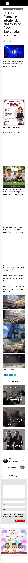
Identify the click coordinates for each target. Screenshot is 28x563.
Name (4, 499)
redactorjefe (7, 41)
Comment (5, 484)
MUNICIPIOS (15, 387)
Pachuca (20, 9)
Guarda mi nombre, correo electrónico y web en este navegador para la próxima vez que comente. (13, 516)
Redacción (18, 397)
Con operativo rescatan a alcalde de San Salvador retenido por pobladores (14, 423)
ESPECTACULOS (13, 9)
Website (4, 509)
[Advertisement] (14, 82)
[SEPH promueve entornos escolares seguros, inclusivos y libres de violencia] (14, 395)
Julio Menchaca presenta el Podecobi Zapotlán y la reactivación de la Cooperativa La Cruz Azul (14, 445)
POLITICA (7, 434)
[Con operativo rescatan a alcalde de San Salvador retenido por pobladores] (14, 417)
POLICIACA (8, 412)
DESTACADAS (6, 9)
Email (4, 504)
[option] (14, 51)
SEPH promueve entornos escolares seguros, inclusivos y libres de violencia (14, 400)
